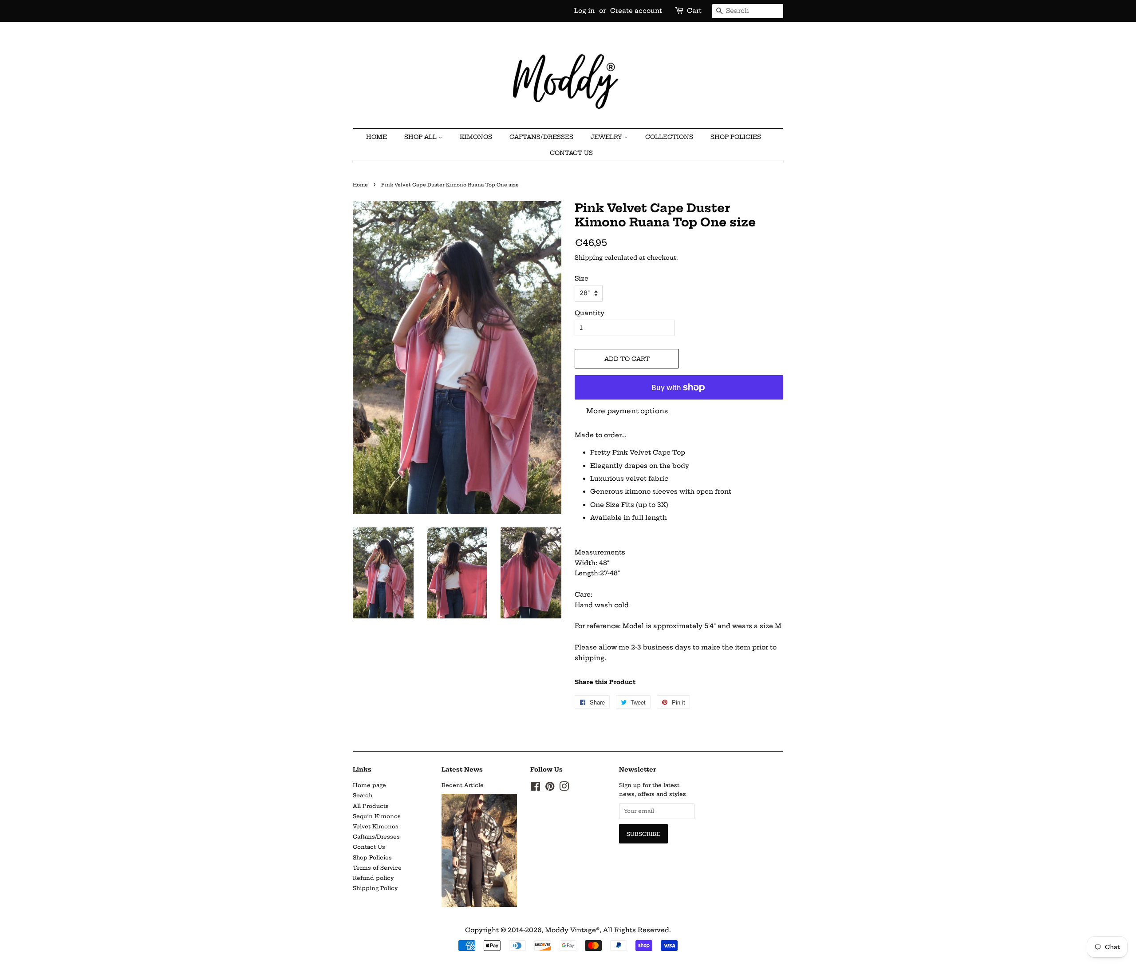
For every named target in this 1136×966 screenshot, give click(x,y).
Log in (584, 11)
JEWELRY (607, 136)
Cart (694, 11)
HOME (376, 136)
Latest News (462, 769)
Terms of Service (377, 867)
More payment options (627, 411)
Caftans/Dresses (376, 836)
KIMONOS (476, 136)
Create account (636, 11)
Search (362, 795)
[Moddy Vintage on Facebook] (535, 788)
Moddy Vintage (570, 930)
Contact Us (571, 152)
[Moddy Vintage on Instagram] (564, 788)
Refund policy (373, 878)
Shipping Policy (375, 888)
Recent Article (463, 785)
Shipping (589, 257)
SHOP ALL (421, 136)
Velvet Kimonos (375, 826)
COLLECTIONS (669, 136)
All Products (371, 806)
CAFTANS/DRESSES (541, 136)
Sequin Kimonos (377, 816)
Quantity (589, 313)
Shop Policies (735, 136)
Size (581, 278)
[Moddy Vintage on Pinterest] (550, 788)
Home (360, 185)
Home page (369, 785)
